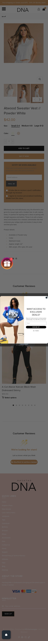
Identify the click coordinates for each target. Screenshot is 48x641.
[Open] (6, 634)
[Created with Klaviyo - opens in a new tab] (24, 344)
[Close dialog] (46, 297)
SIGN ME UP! (36, 327)
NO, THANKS (36, 330)
